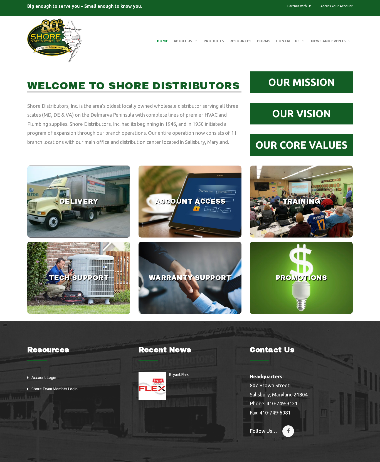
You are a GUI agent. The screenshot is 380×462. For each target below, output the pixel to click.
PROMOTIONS (301, 277)
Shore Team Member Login (54, 389)
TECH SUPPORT (79, 277)
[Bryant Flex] (152, 386)
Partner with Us (299, 6)
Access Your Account (336, 6)
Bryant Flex (179, 374)
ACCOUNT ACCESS (190, 201)
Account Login (43, 377)
